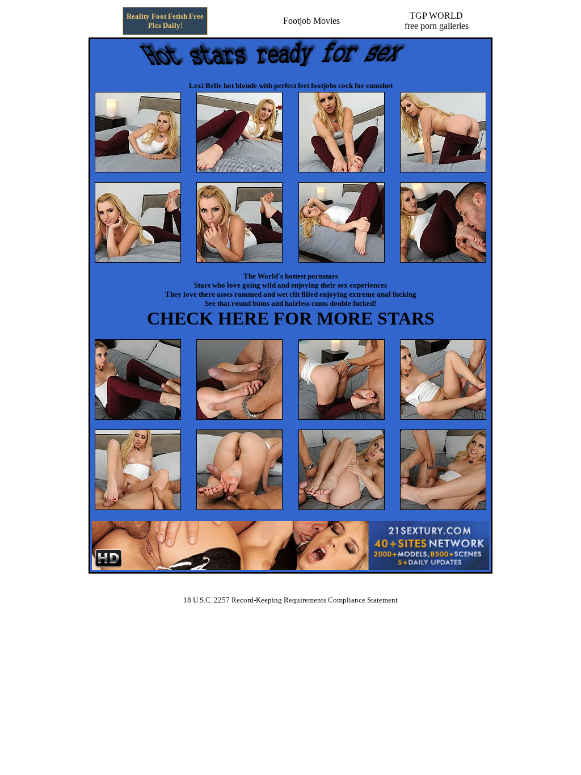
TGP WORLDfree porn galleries (437, 21)
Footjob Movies (311, 21)
